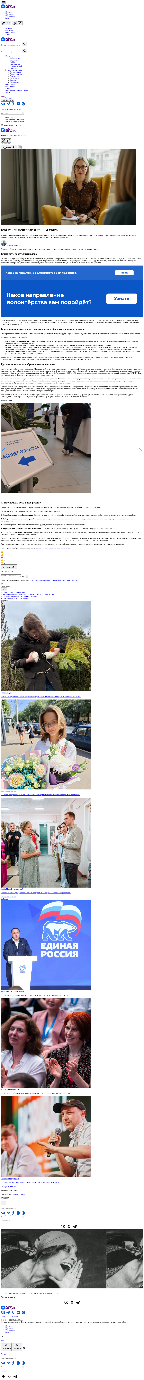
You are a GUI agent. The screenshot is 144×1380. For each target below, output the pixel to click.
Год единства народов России (16, 90)
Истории (8, 12)
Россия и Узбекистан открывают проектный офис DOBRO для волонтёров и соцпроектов (35, 1093)
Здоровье (13, 80)
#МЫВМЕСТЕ (11, 86)
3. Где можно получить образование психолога (19, 596)
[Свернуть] (4, 589)
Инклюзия (14, 68)
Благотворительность (18, 74)
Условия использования (41, 580)
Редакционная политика (14, 119)
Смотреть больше (8, 897)
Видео (7, 92)
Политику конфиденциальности (64, 580)
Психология (14, 82)
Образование (10, 16)
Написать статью (8, 100)
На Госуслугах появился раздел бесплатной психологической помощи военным (31, 496)
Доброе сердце (15, 58)
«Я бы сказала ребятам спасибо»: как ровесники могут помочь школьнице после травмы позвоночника (40, 795)
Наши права (14, 78)
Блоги (7, 18)
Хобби (12, 62)
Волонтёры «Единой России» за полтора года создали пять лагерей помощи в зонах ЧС (34, 995)
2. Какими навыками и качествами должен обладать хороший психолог (28, 594)
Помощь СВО (18, 889)
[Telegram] (75, 1226)
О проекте (9, 117)
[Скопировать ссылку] (80, 1226)
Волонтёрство (15, 72)
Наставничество (16, 64)
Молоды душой (16, 66)
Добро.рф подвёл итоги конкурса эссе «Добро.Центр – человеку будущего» (30, 1182)
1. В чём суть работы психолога (13, 592)
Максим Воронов (18, 1194)
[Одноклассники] (69, 1226)
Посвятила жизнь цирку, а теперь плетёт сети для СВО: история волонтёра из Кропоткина (36, 893)
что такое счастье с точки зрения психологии (52, 548)
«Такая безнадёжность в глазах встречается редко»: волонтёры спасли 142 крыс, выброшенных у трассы (41, 697)
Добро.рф (15, 1089)
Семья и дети (15, 76)
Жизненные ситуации (13, 70)
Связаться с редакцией (9, 1316)
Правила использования (14, 121)
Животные (14, 60)
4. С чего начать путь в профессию (14, 598)
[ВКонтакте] (63, 1226)
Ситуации (9, 14)
